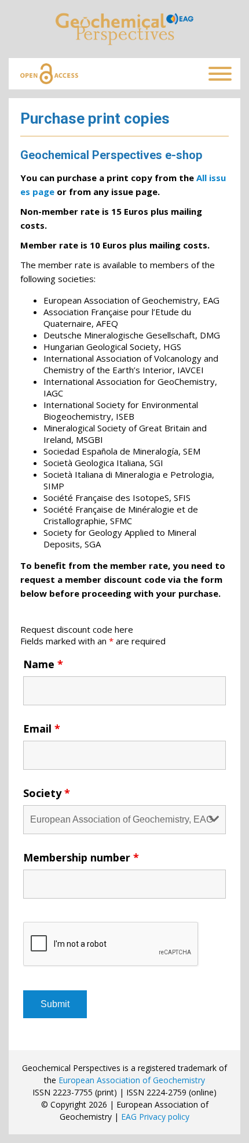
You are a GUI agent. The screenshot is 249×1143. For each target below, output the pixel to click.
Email (41, 728)
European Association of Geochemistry (131, 1080)
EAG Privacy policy (155, 1116)
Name (43, 664)
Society (46, 793)
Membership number (81, 857)
